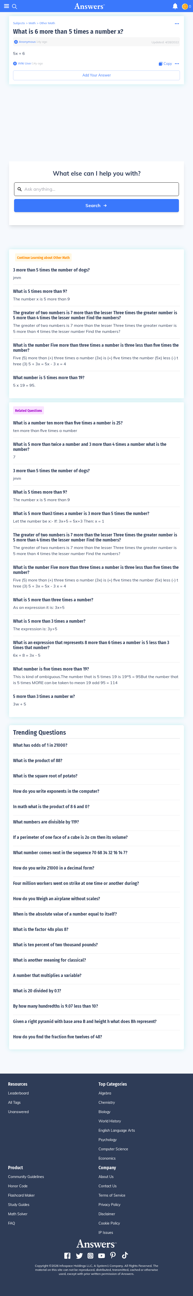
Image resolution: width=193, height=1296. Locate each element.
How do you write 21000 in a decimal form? (53, 868)
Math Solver (17, 1214)
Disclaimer (107, 1214)
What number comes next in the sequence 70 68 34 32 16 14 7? (70, 852)
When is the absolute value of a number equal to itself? (65, 914)
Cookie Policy (109, 1223)
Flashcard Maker (21, 1195)
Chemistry (107, 1102)
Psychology (108, 1139)
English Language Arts (117, 1130)
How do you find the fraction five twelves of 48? (57, 1037)
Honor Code (18, 1186)
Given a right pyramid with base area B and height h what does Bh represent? (85, 1021)
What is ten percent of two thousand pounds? (55, 945)
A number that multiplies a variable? (47, 975)
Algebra (105, 1093)
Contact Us (108, 1186)
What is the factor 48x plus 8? (40, 929)
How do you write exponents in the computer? (56, 791)
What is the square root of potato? (45, 776)
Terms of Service (112, 1195)
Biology (104, 1112)
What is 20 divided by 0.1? (37, 991)
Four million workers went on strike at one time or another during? (76, 883)
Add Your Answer (96, 75)
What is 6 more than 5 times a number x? (68, 31)
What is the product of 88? (37, 760)
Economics (107, 1158)
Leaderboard (18, 1093)
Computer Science (113, 1149)
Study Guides (18, 1204)
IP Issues (106, 1232)
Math (32, 23)
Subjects (19, 23)
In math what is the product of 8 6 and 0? (51, 806)
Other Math (47, 23)
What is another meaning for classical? (49, 960)
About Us (106, 1176)
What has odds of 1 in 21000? (40, 745)
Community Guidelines (26, 1176)
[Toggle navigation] (6, 6)
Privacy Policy (109, 1204)
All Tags (14, 1102)
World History (110, 1121)
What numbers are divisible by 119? (46, 822)
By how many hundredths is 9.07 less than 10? (55, 1006)
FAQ (11, 1223)
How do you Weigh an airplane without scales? (56, 898)
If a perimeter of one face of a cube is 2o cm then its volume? (70, 837)
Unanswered (18, 1112)
